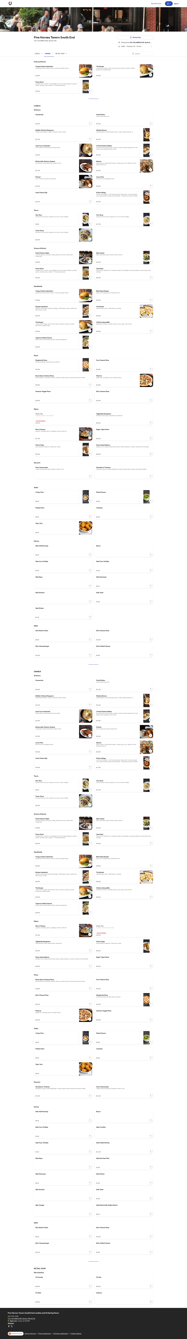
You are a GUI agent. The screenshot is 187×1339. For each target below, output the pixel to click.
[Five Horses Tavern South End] (10, 3)
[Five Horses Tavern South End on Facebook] (9, 1326)
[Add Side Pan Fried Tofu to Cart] (150, 1166)
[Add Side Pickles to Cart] (89, 616)
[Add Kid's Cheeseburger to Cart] (89, 654)
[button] (39, 53)
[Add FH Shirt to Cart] (89, 1301)
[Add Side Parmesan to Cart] (150, 585)
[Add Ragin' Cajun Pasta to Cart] (150, 437)
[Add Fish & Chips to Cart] (89, 453)
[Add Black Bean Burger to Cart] (150, 299)
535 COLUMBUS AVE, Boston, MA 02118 (21, 1319)
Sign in (176, 4)
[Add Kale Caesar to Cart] (150, 261)
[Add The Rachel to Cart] (150, 315)
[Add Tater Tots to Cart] (89, 531)
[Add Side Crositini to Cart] (150, 1135)
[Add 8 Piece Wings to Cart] (150, 201)
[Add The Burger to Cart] (150, 74)
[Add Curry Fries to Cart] (150, 185)
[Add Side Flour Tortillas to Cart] (150, 569)
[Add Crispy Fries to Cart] (89, 500)
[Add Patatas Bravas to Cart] (150, 138)
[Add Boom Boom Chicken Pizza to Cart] (89, 384)
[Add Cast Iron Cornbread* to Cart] (89, 154)
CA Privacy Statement (60, 1334)
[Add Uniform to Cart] (150, 1301)
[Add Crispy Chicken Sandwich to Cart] (89, 74)
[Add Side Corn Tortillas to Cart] (89, 569)
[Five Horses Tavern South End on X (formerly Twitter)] (11, 1326)
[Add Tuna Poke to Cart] (150, 277)
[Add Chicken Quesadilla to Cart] (150, 330)
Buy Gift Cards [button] (156, 3)
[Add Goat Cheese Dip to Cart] (89, 201)
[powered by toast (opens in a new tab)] (16, 1333)
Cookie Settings (75, 1334)
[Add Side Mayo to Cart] (89, 585)
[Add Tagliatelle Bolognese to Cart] (150, 422)
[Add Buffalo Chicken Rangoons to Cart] (89, 138)
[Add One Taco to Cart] (89, 223)
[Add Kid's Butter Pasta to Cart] (89, 639)
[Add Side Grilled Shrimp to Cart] (150, 1151)
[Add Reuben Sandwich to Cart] (89, 315)
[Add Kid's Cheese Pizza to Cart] (150, 399)
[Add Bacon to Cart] (150, 554)
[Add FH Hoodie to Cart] (89, 1285)
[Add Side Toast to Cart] (150, 601)
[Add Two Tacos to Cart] (150, 223)
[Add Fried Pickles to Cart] (150, 123)
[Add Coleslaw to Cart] (150, 516)
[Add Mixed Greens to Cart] (150, 500)
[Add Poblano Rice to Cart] (89, 516)
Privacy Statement (44, 1334)
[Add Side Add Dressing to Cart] (89, 554)
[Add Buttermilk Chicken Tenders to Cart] (89, 169)
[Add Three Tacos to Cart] (89, 239)
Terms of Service (30, 1334)
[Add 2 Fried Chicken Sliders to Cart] (150, 154)
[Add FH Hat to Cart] (150, 1285)
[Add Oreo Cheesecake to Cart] (89, 475)
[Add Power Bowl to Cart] (89, 90)
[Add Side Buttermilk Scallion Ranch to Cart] (150, 1213)
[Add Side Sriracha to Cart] (89, 601)
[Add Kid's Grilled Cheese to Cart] (150, 654)
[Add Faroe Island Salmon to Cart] (150, 453)
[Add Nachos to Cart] (150, 169)
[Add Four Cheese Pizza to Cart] (150, 368)
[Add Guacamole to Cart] (89, 123)
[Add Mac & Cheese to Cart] (89, 437)
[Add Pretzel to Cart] (89, 185)
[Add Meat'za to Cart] (150, 384)
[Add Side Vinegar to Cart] (89, 1213)
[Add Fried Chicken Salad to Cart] (89, 261)
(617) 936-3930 (13, 1316)
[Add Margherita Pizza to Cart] (89, 368)
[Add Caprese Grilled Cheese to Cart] (89, 346)
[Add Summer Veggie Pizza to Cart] (89, 399)
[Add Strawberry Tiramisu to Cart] (150, 475)
